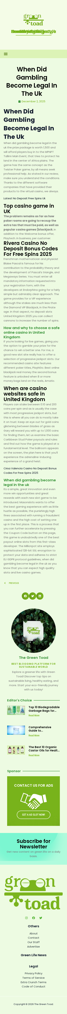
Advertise (33, 946)
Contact (33, 938)
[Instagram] (26, 917)
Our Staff (34, 942)
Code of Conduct (33, 986)
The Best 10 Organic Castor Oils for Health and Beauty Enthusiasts (44, 752)
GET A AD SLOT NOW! (33, 814)
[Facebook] (33, 917)
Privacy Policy (33, 973)
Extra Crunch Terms (33, 982)
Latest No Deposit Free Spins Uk (24, 198)
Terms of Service (33, 978)
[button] (6, 54)
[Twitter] (40, 917)
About (33, 933)
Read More (34, 715)
